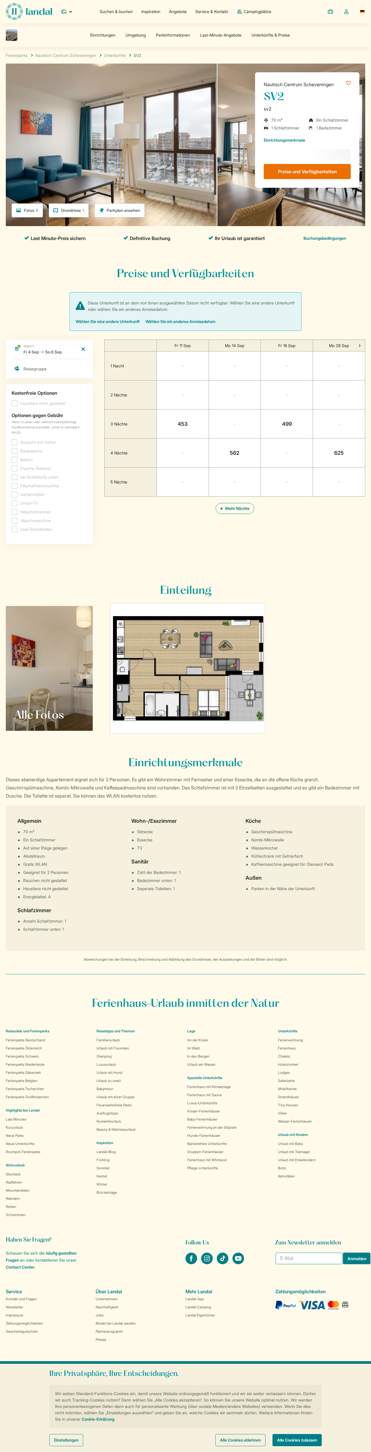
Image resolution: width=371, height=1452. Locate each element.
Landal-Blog (106, 1152)
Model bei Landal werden (116, 1323)
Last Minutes (16, 1119)
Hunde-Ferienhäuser (203, 1135)
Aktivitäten (286, 1176)
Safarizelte (286, 1080)
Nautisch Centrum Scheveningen (299, 84)
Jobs (99, 1315)
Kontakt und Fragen (21, 1299)
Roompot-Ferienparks (23, 1152)
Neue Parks (15, 1135)
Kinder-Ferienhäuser (203, 1111)
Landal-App (195, 1299)
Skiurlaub (13, 1174)
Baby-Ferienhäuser (202, 1119)
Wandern (13, 1198)
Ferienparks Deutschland (25, 1040)
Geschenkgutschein (22, 1331)
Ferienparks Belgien (21, 1080)
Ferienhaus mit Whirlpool (207, 1160)
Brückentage (107, 1192)
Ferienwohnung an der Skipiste (212, 1127)
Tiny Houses (288, 1105)
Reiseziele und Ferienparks (27, 1031)
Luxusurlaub (106, 1064)
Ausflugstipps (107, 1113)
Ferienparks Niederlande (25, 1064)
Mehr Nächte (237, 508)
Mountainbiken (18, 1190)
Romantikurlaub (109, 1121)
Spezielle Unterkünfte (204, 1078)
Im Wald (193, 1048)
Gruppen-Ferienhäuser (205, 1152)
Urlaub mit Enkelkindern (297, 1160)
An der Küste (197, 1040)
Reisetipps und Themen (116, 1031)
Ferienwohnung (290, 1040)
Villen (282, 1113)
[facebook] (192, 1262)
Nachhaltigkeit (107, 1307)
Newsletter (14, 1307)
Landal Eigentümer (200, 1315)
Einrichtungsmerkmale (284, 140)
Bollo (282, 1168)
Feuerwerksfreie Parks (114, 1105)
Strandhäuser (288, 1097)
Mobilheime (287, 1089)
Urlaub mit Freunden (113, 1048)
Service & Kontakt (211, 11)
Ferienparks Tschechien (25, 1089)
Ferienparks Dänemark (23, 1072)
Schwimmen (16, 1215)
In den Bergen (198, 1056)
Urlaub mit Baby (290, 1143)
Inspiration (150, 11)
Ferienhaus (287, 1048)
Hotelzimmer (288, 1064)
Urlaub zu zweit (109, 1080)
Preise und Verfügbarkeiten (307, 171)
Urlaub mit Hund (109, 1072)
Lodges (284, 1072)
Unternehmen (107, 1299)
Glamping (104, 1056)
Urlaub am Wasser (201, 1064)
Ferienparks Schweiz (22, 1056)
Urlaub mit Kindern (293, 1134)
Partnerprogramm (109, 1331)
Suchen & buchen (116, 11)
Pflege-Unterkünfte (202, 1168)
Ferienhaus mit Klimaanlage (209, 1087)
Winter (102, 1184)
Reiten (11, 1206)
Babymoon (105, 1089)
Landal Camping (198, 1307)
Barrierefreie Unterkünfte (207, 1143)
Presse (101, 1339)
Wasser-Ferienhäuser (295, 1121)
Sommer (103, 1168)
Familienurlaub (108, 1040)
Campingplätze (257, 11)
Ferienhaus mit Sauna (204, 1095)
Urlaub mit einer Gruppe (115, 1097)
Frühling (103, 1160)
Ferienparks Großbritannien (27, 1097)
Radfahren (14, 1182)
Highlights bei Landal (23, 1110)
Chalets (284, 1056)
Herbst (102, 1176)
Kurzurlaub (14, 1127)
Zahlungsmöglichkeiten (24, 1323)
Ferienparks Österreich (24, 1048)
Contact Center (20, 1267)
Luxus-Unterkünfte (202, 1103)
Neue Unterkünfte (20, 1143)
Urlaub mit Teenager (294, 1152)
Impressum (14, 1315)
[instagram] (207, 1262)
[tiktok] (223, 1262)
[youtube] (238, 1262)
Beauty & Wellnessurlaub (116, 1129)
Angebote (178, 11)
